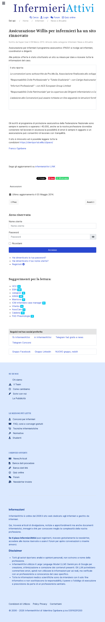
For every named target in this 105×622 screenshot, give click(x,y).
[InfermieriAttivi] (52, 7)
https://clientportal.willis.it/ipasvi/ (36, 142)
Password (14, 232)
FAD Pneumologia (21, 316)
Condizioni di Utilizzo (19, 604)
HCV (14, 286)
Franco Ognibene (17, 148)
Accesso (52, 250)
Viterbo (16, 306)
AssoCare (17, 309)
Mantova (16, 299)
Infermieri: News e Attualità (80, 42)
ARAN (15, 296)
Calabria (16, 312)
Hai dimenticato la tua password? (29, 257)
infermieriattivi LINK (45, 166)
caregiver (16, 292)
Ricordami (17, 243)
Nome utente (15, 221)
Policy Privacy (40, 604)
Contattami (56, 604)
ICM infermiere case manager (27, 302)
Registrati (17, 264)
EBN (14, 289)
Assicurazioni (16, 186)
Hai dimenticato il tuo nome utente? (30, 261)
